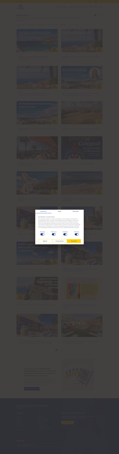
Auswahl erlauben (59, 241)
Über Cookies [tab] (76, 211)
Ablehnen (45, 241)
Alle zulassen (74, 241)
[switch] (54, 234)
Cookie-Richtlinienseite (68, 227)
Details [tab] (59, 211)
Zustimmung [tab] (43, 211)
